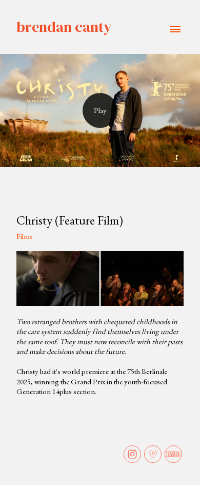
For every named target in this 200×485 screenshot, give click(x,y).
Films (24, 236)
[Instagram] (132, 454)
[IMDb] (173, 454)
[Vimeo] (153, 454)
